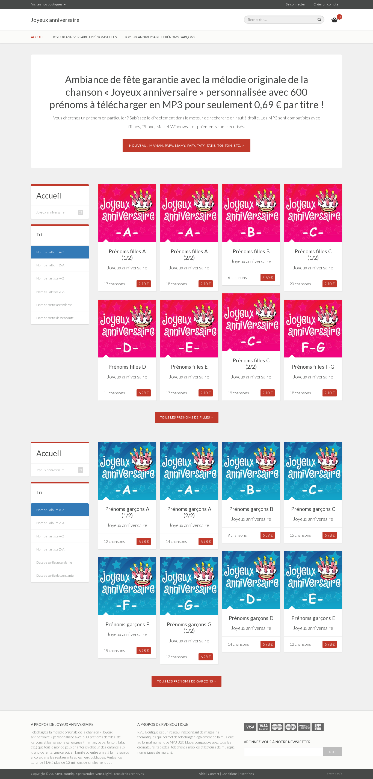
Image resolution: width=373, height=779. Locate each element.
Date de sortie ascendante (54, 305)
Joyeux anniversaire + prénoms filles (84, 37)
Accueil (37, 37)
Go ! (333, 752)
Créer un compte (325, 4)
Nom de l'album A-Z (50, 252)
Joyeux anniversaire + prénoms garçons (160, 37)
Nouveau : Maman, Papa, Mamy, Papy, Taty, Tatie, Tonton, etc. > (186, 145)
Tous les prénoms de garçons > (186, 681)
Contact (213, 774)
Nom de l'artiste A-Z (50, 278)
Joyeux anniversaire (55, 19)
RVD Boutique (67, 774)
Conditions (229, 774)
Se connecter (295, 4)
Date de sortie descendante (55, 318)
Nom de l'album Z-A (50, 265)
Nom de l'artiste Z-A (50, 292)
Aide (202, 774)
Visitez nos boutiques (47, 4)
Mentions (247, 774)
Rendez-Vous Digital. (98, 774)
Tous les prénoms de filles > (186, 417)
